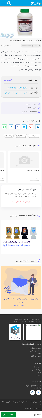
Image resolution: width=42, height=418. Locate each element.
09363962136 (22, 88)
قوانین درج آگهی (35, 356)
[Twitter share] (24, 127)
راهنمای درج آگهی (35, 348)
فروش (39, 372)
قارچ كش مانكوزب (33, 170)
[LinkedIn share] (37, 127)
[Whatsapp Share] (4, 127)
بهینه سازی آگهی (35, 351)
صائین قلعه (15, 93)
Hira (39, 408)
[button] (9, 3)
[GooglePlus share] (31, 127)
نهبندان (7, 93)
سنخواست (24, 93)
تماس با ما (37, 367)
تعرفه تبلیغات (37, 353)
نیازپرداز (36, 3)
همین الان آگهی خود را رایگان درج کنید (22, 202)
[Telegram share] (11, 127)
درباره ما (38, 375)
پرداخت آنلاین (36, 370)
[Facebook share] (17, 127)
